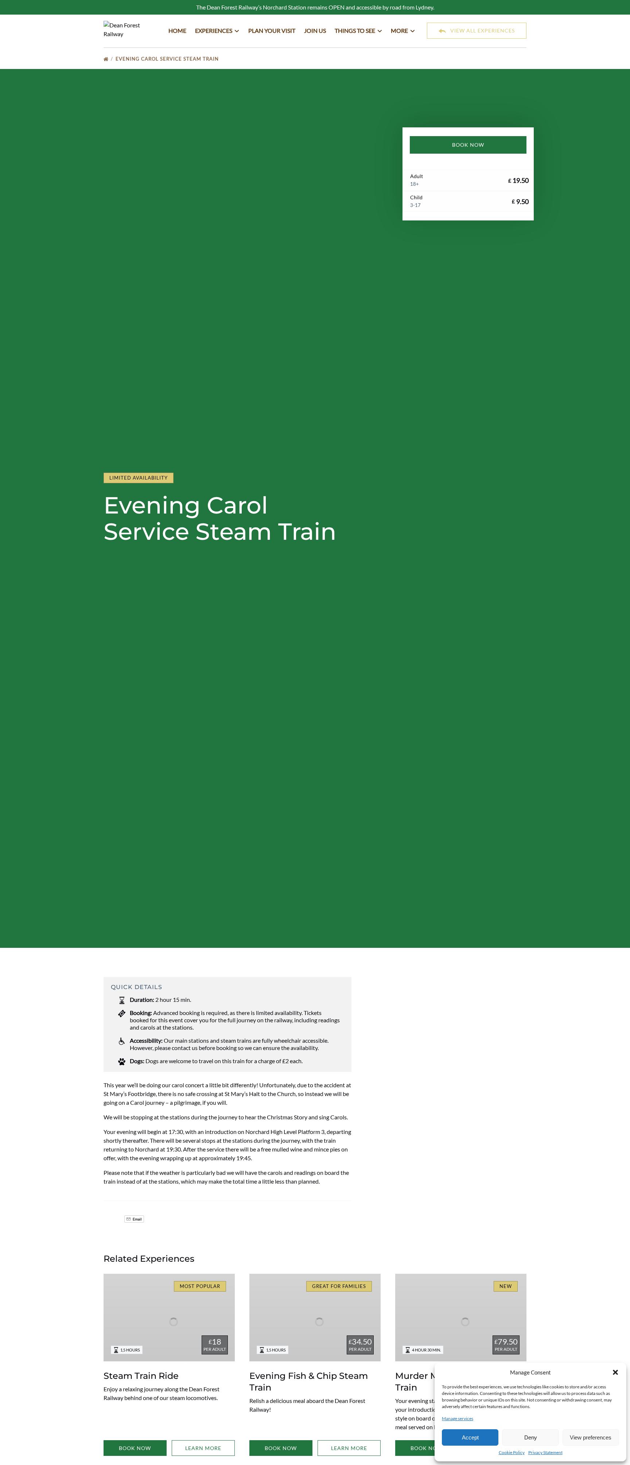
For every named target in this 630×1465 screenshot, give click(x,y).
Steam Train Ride (141, 1375)
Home (177, 30)
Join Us (315, 30)
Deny (530, 1437)
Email (137, 1219)
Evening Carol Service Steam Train (168, 59)
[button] (615, 1372)
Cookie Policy (512, 1452)
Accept (470, 1437)
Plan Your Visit (271, 30)
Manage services (457, 1418)
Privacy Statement (545, 1452)
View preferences (590, 1437)
